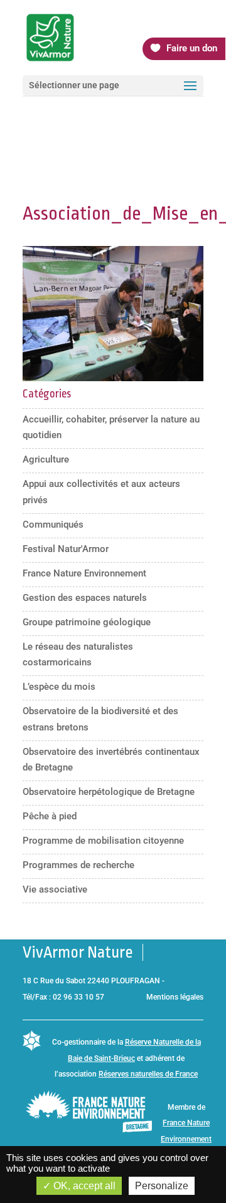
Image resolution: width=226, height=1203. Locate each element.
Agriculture (46, 459)
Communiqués (53, 524)
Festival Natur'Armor (66, 549)
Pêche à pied (50, 816)
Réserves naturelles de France (148, 1074)
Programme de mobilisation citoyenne (103, 840)
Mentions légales (174, 997)
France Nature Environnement (84, 573)
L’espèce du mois (59, 686)
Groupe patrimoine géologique (87, 622)
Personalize (161, 1185)
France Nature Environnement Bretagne (186, 1139)
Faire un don (191, 48)
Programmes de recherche (78, 865)
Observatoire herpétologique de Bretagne (109, 791)
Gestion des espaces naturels (85, 597)
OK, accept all (83, 1185)
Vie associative (55, 889)
